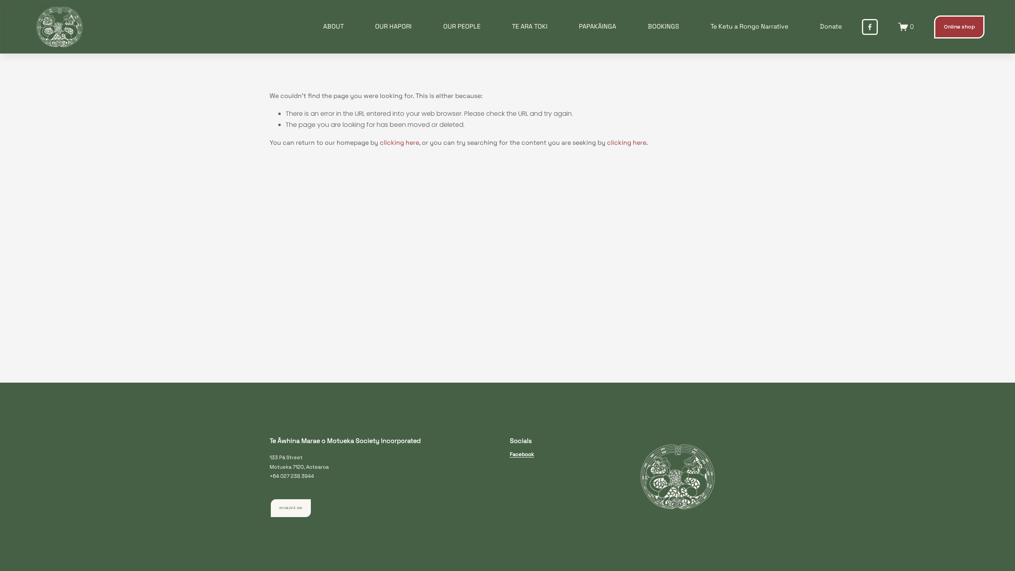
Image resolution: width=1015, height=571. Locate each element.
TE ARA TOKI (530, 26)
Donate (831, 26)
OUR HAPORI (393, 26)
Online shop (959, 27)
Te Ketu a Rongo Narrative (749, 26)
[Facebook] (870, 27)
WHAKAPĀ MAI (291, 508)
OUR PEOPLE (462, 26)
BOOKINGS (663, 26)
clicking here (399, 142)
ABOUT (333, 26)
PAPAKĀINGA (597, 26)
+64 (274, 476)
